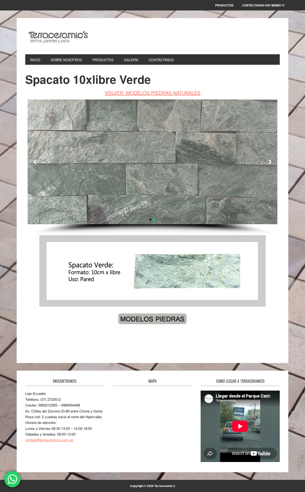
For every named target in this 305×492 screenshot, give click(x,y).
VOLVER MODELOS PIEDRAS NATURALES (152, 92)
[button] (35, 162)
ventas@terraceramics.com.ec (49, 439)
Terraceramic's (57, 36)
